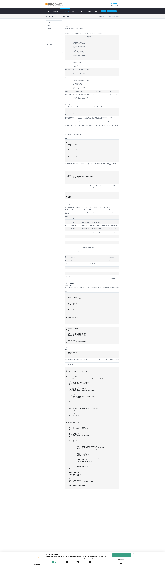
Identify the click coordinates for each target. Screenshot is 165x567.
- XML (48, 38)
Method (48, 25)
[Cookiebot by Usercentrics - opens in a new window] (37, 564)
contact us (70, 126)
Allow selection (121, 559)
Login (103, 11)
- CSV (48, 41)
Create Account (112, 11)
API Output (49, 44)
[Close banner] (133, 553)
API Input (49, 22)
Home (94, 16)
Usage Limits (49, 28)
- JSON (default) (50, 35)
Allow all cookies (121, 555)
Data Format (49, 31)
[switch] (66, 562)
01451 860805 (113, 3)
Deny (121, 563)
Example (49, 47)
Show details (96, 562)
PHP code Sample (50, 51)
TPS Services (99, 16)
